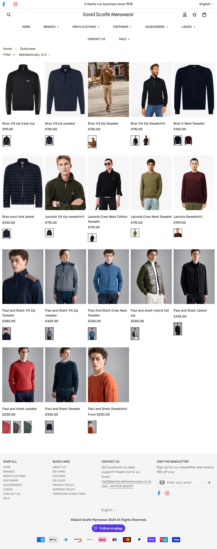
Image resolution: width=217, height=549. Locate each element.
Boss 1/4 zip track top (18, 123)
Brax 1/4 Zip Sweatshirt (148, 123)
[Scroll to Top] (209, 526)
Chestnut (17, 427)
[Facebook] (159, 493)
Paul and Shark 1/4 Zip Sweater (18, 313)
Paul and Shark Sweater (62, 409)
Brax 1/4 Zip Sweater (103, 123)
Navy (135, 140)
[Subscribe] (209, 482)
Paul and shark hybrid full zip (150, 313)
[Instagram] (15, 4)
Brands (50, 27)
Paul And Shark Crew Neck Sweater (107, 313)
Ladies (187, 27)
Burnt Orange (92, 427)
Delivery (59, 480)
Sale (122, 39)
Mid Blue (92, 333)
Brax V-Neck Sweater (189, 123)
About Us (59, 467)
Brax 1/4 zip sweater (60, 123)
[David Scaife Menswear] (108, 15)
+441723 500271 (121, 486)
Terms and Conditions (69, 493)
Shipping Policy (64, 489)
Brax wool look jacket (18, 217)
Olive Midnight (135, 333)
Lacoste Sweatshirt (188, 217)
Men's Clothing (84, 27)
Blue (49, 140)
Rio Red (6, 427)
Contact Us (96, 39)
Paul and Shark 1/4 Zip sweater (61, 313)
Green (145, 140)
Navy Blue (6, 333)
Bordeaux (188, 140)
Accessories (155, 27)
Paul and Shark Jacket (190, 310)
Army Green (28, 427)
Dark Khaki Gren (49, 233)
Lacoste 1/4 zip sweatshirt (64, 217)
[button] (204, 14)
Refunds (59, 476)
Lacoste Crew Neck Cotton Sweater (107, 219)
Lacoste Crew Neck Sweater (151, 217)
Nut (92, 141)
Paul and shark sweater (19, 409)
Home (26, 27)
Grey (49, 333)
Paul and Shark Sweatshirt (107, 409)
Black (6, 140)
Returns (59, 471)
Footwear (120, 27)
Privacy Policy (63, 485)
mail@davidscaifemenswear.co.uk (126, 481)
